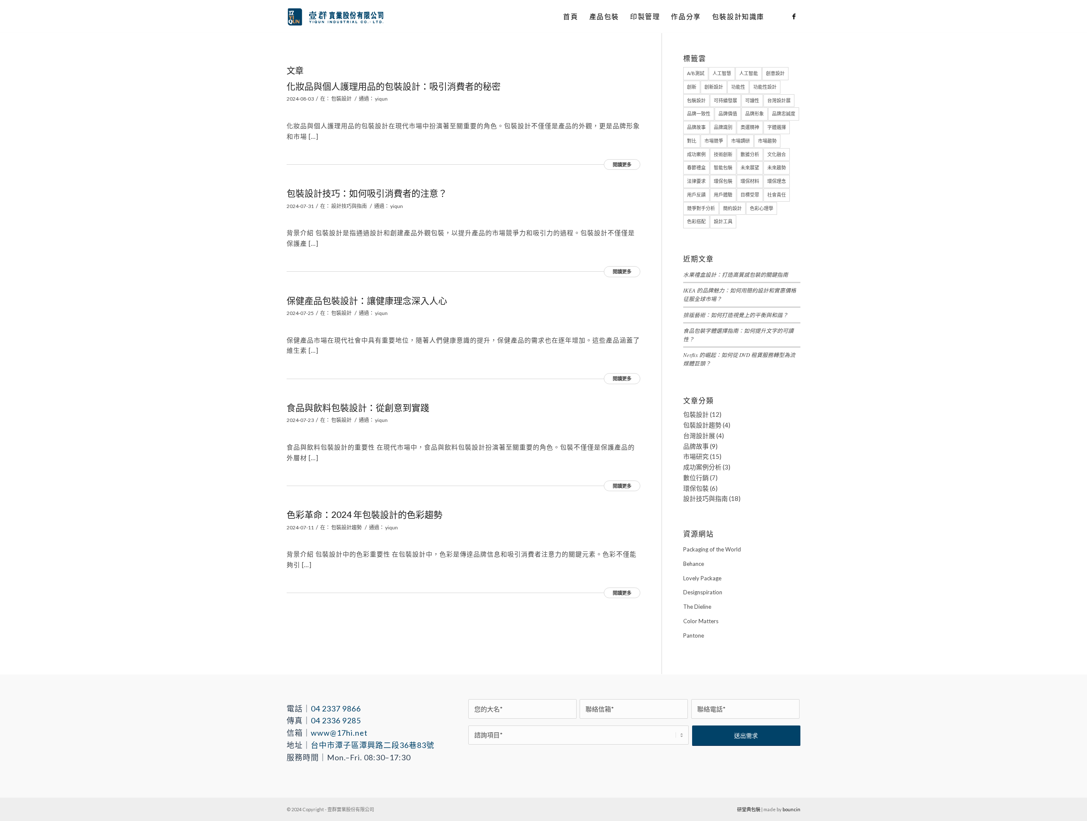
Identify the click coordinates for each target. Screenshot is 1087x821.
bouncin (791, 809)
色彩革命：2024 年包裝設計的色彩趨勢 (364, 514)
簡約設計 (732, 208)
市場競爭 (713, 140)
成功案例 (696, 154)
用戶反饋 (696, 194)
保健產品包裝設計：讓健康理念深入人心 (367, 300)
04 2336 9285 (336, 720)
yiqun (381, 99)
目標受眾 (750, 194)
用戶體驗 (723, 194)
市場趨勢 (767, 140)
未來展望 (750, 167)
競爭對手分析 (701, 208)
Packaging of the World (712, 549)
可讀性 (752, 100)
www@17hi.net (339, 732)
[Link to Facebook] (794, 16)
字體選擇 (776, 127)
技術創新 (723, 154)
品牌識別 (723, 127)
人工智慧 (721, 73)
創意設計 (775, 73)
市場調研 (740, 140)
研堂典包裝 (748, 809)
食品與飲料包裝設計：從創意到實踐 (358, 407)
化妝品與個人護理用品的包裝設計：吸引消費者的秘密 (394, 86)
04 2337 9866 (336, 708)
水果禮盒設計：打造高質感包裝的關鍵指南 (735, 274)
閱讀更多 (622, 164)
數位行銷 (696, 477)
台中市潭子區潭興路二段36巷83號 (372, 745)
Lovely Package (702, 578)
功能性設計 (765, 87)
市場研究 (696, 456)
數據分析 (750, 154)
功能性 (738, 87)
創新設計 (713, 87)
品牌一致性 (698, 113)
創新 (691, 87)
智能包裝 (723, 167)
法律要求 (696, 181)
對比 (691, 140)
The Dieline (697, 606)
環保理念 (776, 181)
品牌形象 (754, 113)
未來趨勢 (776, 167)
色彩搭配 (696, 221)
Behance (693, 563)
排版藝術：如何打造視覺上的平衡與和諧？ (735, 314)
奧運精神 (750, 127)
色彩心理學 (761, 208)
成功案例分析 (702, 467)
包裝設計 (341, 99)
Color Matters (700, 621)
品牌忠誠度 (783, 113)
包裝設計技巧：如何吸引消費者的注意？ (367, 193)
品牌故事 (696, 127)
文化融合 (776, 154)
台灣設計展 (779, 100)
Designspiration (702, 592)
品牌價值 (727, 113)
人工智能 (748, 73)
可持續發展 (725, 100)
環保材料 (750, 181)
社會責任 (776, 194)
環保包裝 (723, 181)
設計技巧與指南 (349, 206)
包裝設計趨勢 (346, 527)
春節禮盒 (696, 167)
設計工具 (723, 221)
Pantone (693, 635)
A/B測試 (695, 73)
